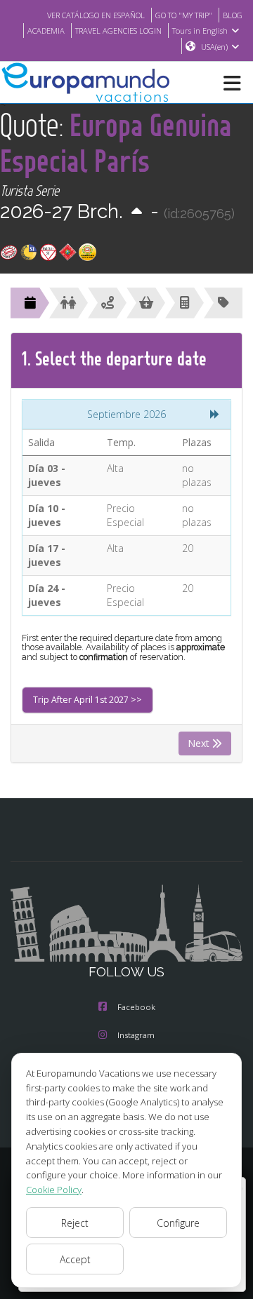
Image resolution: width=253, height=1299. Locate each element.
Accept (75, 1259)
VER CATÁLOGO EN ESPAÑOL (96, 15)
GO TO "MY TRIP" (183, 15)
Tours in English (200, 30)
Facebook (136, 1007)
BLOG (232, 15)
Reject (75, 1223)
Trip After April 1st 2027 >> (87, 700)
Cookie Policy (54, 1189)
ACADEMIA (46, 30)
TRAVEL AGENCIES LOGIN (118, 30)
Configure (178, 1223)
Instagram (136, 1035)
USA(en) (214, 46)
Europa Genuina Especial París (116, 142)
